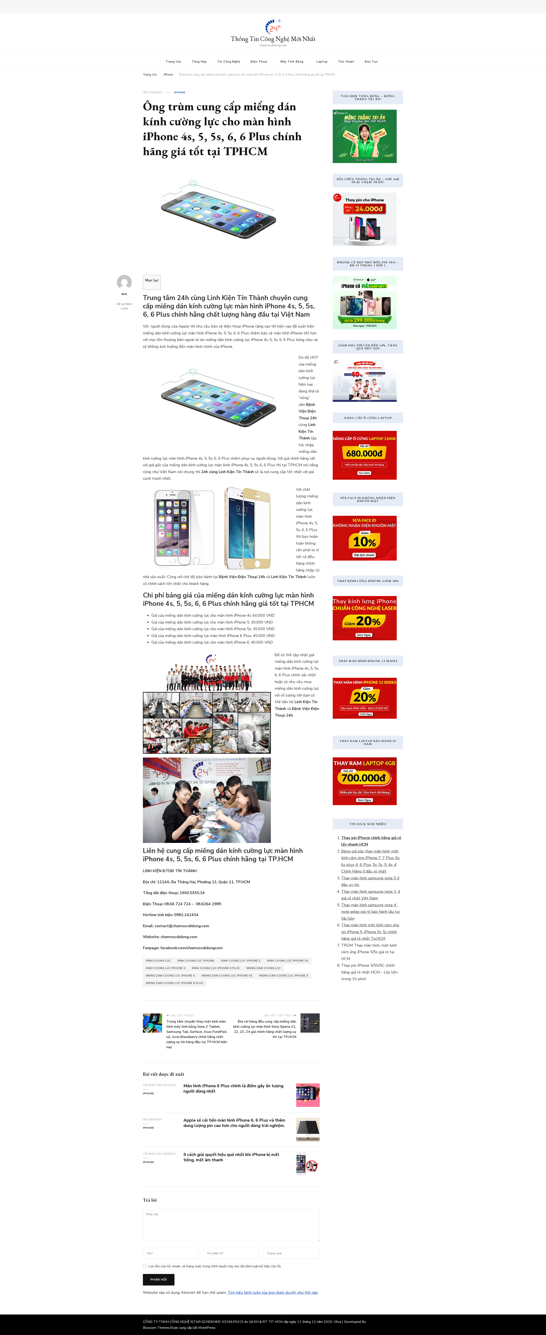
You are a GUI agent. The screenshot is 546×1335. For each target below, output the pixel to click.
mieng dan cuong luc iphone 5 (170, 975)
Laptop (322, 62)
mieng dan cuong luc (264, 968)
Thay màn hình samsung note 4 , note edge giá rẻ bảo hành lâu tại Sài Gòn (370, 911)
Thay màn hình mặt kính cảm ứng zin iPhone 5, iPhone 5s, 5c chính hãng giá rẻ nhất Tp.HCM (370, 932)
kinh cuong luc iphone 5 (240, 960)
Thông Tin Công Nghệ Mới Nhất (273, 39)
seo (124, 294)
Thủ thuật (346, 62)
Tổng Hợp (199, 62)
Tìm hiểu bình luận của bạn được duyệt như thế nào (273, 1292)
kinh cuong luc (158, 960)
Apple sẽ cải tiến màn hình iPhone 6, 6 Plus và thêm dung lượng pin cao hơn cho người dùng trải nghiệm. (234, 1122)
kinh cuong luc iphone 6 (165, 968)
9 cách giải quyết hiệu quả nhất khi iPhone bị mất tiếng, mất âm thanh (231, 1157)
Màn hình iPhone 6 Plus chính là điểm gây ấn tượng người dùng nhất (233, 1088)
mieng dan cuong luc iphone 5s (227, 975)
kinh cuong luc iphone (196, 960)
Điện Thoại (259, 62)
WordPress (206, 1327)
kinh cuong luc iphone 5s (287, 960)
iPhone (179, 92)
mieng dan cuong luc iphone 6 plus (174, 983)
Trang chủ (173, 62)
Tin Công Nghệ (228, 62)
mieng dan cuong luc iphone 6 (283, 975)
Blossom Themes (156, 1327)
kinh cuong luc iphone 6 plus (216, 968)
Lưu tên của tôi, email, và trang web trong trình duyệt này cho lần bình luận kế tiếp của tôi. (214, 1266)
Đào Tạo (371, 62)
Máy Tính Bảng (291, 62)
